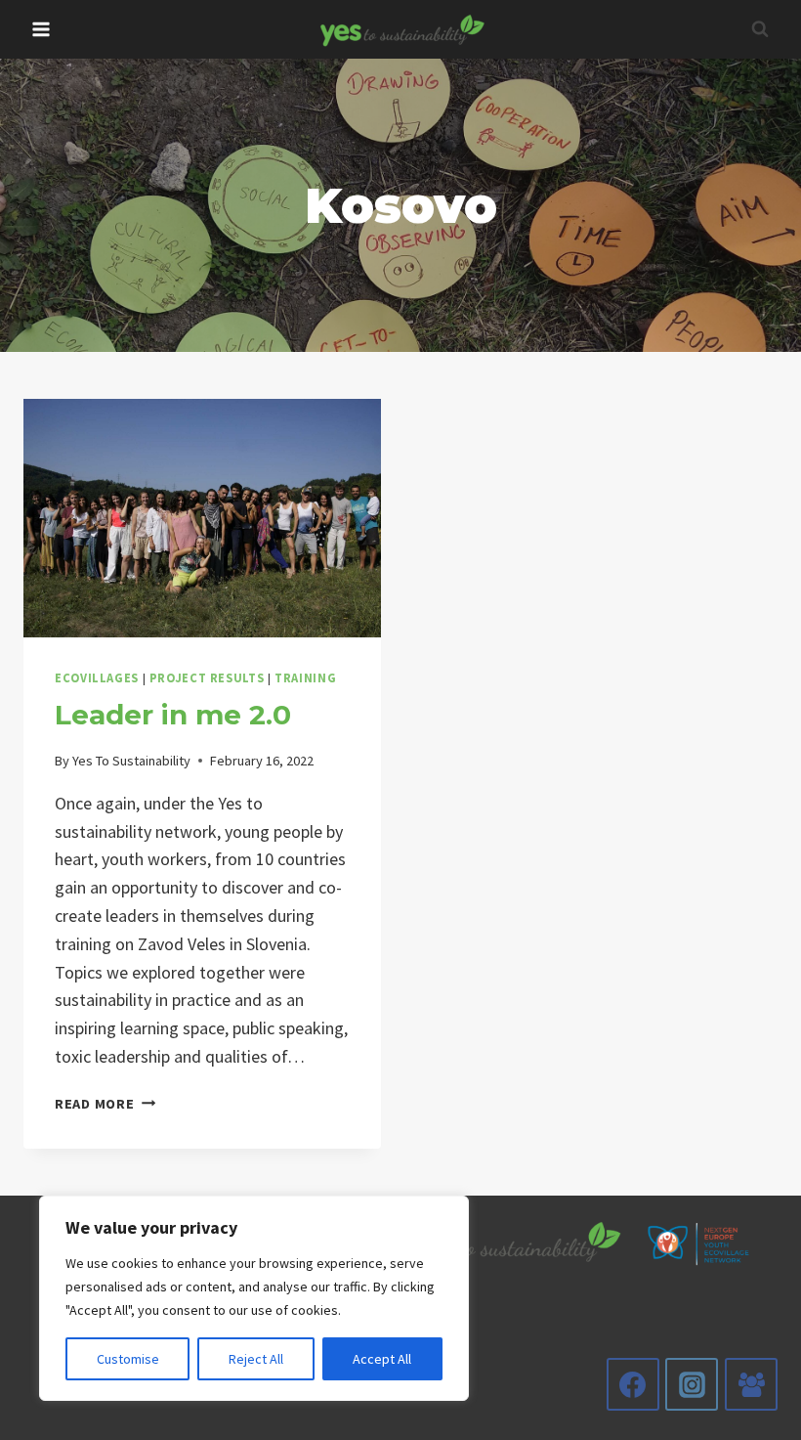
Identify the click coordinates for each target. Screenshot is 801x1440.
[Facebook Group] (751, 1384)
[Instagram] (691, 1384)
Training (305, 678)
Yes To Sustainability (131, 760)
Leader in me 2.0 (173, 714)
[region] (254, 1298)
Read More (105, 1104)
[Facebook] (633, 1384)
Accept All (382, 1359)
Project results (206, 678)
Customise (128, 1359)
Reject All (256, 1359)
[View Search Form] (760, 29)
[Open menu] (41, 29)
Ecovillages (97, 678)
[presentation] (202, 518)
